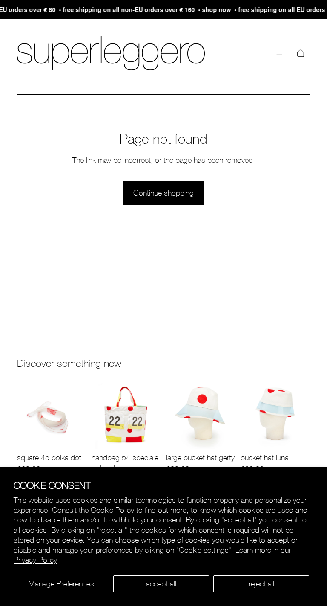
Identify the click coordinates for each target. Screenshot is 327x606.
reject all (261, 583)
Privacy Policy (35, 559)
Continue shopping (163, 192)
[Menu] (279, 53)
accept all (161, 583)
